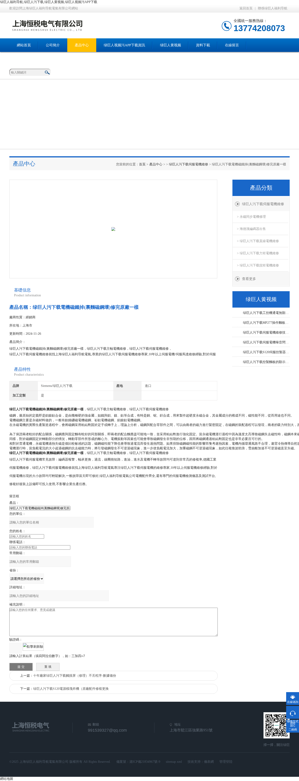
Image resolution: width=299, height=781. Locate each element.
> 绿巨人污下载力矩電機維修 (258, 253)
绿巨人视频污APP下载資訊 (124, 45)
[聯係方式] (292, 712)
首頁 (142, 164)
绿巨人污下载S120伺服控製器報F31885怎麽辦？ (266, 352)
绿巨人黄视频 (170, 45)
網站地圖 (6, 779)
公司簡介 (53, 45)
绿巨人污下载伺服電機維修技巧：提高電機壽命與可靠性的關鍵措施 (266, 332)
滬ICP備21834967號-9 (144, 761)
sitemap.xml (174, 761)
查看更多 (249, 279)
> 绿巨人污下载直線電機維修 (258, 241)
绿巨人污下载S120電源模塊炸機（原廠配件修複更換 (71, 688)
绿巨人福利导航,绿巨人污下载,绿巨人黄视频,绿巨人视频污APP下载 (48, 2)
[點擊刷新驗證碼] (33, 647)
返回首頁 (246, 8)
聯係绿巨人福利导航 (272, 8)
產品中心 (82, 45)
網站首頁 (24, 45)
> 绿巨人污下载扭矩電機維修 (258, 265)
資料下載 (203, 45)
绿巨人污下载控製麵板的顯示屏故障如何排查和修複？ (266, 362)
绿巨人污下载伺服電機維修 (188, 164)
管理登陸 (225, 761)
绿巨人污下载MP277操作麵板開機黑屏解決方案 (266, 322)
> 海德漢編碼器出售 (251, 229)
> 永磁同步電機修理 (251, 216)
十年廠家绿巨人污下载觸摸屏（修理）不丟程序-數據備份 (74, 675)
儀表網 (209, 761)
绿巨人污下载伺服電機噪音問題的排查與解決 (266, 342)
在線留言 (232, 45)
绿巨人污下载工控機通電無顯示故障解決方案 (266, 313)
